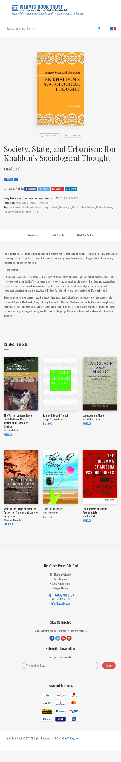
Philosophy (9, 212)
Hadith (55, 207)
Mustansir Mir (50, 512)
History (75, 207)
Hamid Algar (65, 207)
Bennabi (25, 207)
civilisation (35, 207)
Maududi (91, 207)
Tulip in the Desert (53, 509)
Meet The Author (85, 235)
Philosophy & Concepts (26, 203)
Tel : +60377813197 (60, 595)
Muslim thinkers (104, 207)
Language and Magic (93, 415)
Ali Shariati (14, 207)
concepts (46, 207)
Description (33, 235)
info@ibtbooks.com (60, 603)
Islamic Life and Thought (56, 415)
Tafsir (35, 212)
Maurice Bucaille (13, 520)
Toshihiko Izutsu (91, 419)
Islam (83, 207)
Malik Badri (89, 516)
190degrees (73, 738)
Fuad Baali (13, 168)
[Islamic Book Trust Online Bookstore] (48, 10)
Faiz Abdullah (11, 430)
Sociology (43, 203)
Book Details (58, 235)
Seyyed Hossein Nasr (54, 419)
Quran (18, 212)
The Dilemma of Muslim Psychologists (95, 510)
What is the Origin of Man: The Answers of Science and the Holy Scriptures (21, 512)
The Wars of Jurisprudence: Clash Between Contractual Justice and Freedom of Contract (18, 420)
